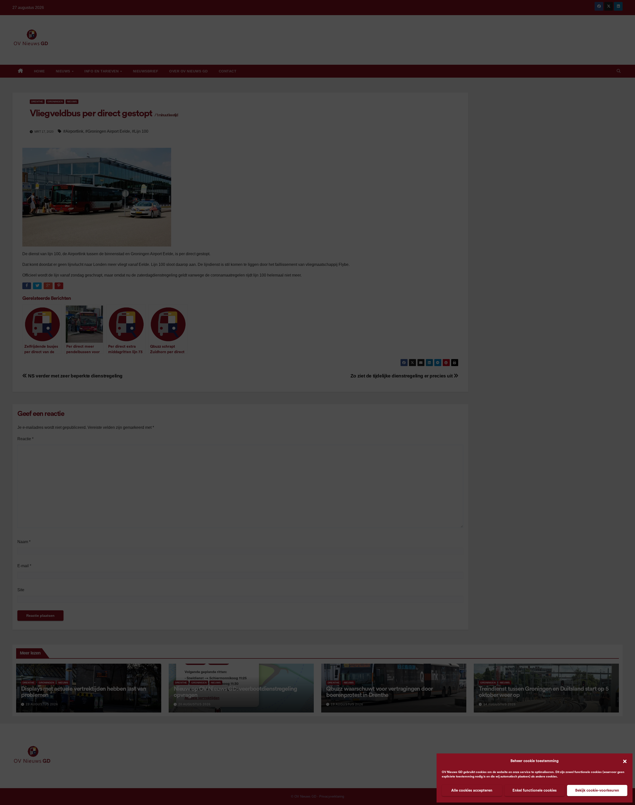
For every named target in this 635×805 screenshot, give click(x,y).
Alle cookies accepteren (471, 790)
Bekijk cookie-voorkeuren (597, 790)
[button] (624, 761)
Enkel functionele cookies (534, 790)
